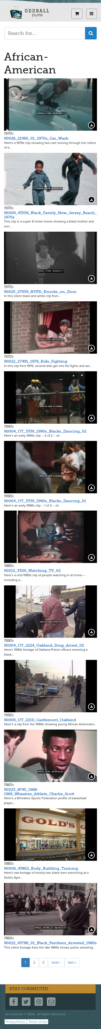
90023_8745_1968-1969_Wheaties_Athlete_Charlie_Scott (39, 791)
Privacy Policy (15, 1022)
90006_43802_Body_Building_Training (41, 868)
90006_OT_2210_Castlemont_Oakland (40, 720)
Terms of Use (38, 1022)
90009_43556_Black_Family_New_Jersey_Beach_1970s (50, 215)
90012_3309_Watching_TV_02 (32, 570)
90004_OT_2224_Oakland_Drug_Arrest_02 (44, 645)
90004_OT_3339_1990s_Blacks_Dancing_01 (45, 501)
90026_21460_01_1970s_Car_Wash (36, 138)
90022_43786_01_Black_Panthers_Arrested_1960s (50, 943)
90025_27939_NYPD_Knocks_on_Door (40, 291)
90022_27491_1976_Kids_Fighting (35, 361)
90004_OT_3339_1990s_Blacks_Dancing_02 (45, 431)
